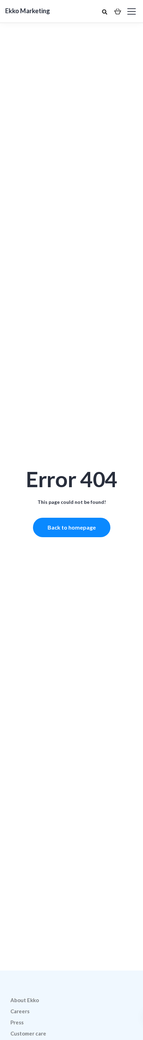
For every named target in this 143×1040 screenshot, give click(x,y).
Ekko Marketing (27, 11)
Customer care (28, 1033)
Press (17, 1022)
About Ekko (24, 1000)
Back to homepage (72, 527)
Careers (20, 1011)
